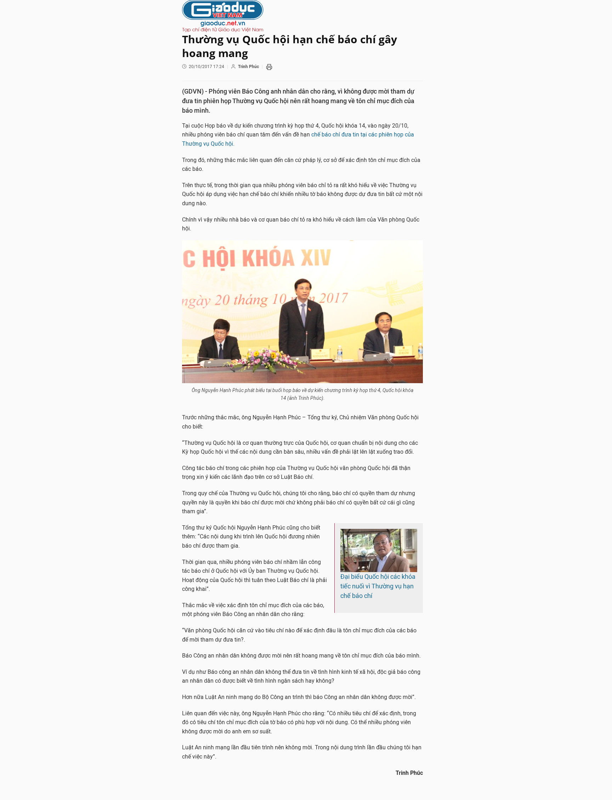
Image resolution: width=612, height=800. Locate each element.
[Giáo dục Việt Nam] (302, 16)
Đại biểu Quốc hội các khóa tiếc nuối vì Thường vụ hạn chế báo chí (377, 586)
